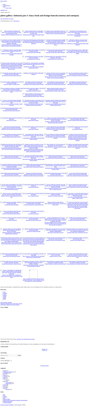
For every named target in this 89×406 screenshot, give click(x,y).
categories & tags (6, 5)
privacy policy (9, 8)
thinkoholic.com (4, 10)
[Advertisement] (44, 25)
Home (4, 4)
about (4, 6)
